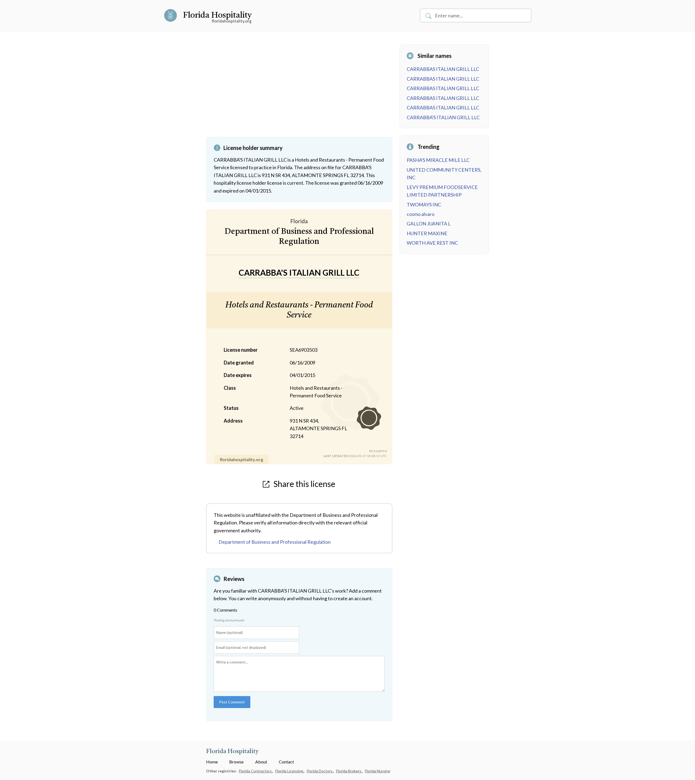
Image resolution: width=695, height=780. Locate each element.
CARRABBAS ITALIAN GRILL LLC (443, 69)
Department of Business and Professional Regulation (275, 542)
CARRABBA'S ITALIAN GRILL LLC (443, 117)
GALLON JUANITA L (429, 224)
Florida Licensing (289, 771)
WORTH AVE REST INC (432, 243)
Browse (236, 761)
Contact (286, 761)
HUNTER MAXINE (427, 233)
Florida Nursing (377, 771)
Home (212, 761)
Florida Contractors (256, 771)
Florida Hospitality (217, 15)
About (261, 761)
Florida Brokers (349, 771)
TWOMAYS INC (424, 204)
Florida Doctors (320, 771)
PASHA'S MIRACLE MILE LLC (438, 160)
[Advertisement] (299, 91)
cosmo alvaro (420, 214)
